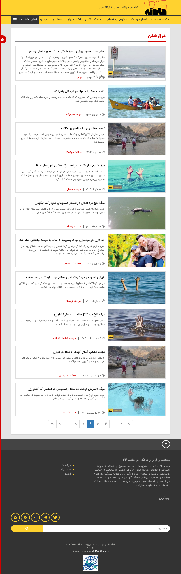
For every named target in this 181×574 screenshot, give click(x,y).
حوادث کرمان (69, 412)
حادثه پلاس (93, 19)
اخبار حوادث (139, 19)
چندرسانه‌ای (39, 19)
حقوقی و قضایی (115, 19)
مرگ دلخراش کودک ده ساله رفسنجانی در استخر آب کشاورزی (66, 389)
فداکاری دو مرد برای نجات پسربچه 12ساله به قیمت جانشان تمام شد (62, 240)
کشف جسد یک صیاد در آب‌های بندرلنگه (79, 91)
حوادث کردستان (72, 263)
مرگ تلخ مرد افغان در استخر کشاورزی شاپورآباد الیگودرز (70, 203)
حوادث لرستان (73, 189)
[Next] (60, 424)
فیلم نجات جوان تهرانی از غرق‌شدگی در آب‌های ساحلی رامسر (67, 51)
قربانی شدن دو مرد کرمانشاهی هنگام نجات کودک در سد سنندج (65, 277)
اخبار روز (56, 19)
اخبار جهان (74, 19)
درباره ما (66, 465)
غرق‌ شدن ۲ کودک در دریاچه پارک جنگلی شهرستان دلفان (69, 165)
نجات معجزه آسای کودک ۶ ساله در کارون (79, 352)
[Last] (52, 424)
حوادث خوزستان (73, 152)
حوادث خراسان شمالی (64, 338)
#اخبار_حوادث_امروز (126, 7)
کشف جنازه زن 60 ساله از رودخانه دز (82, 128)
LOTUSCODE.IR (100, 551)
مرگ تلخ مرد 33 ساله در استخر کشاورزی (79, 314)
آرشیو (68, 474)
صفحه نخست (160, 19)
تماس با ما (65, 469)
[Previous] (121, 424)
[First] (129, 424)
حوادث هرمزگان (73, 115)
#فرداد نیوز (106, 7)
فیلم (79, 77)
